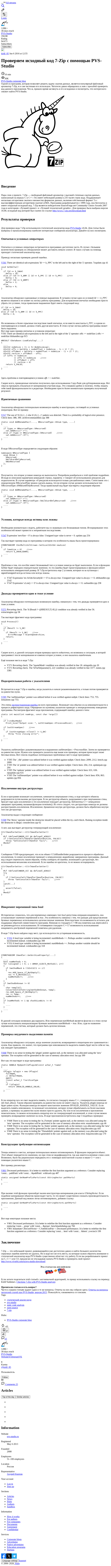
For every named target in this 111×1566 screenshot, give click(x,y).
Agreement (12, 1527)
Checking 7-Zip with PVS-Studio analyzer (35, 1282)
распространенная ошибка (25, 705)
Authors (10, 1504)
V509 (3, 820)
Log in (10, 1484)
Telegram (14, 1357)
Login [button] (4, 18)
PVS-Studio (75, 228)
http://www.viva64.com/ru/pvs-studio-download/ (23, 1261)
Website (4, 1357)
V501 (3, 262)
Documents (12, 1524)
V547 (3, 535)
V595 (3, 697)
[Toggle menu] (2, 3)
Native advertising (15, 1544)
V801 (3, 1170)
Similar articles (23, 1397)
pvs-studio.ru (13, 1436)
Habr (17, 1563)
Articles (10, 1496)
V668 (3, 1053)
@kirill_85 (6, 1367)
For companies (13, 1521)
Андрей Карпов (15, 1474)
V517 (3, 415)
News (9, 1499)
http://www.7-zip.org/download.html (69, 210)
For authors (12, 1519)
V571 (3, 609)
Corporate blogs (14, 1539)
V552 (9, 938)
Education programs (16, 1547)
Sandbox (11, 1506)
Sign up (10, 1486)
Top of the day (8, 1397)
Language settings (10, 1561)
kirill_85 (5, 53)
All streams (11, 2)
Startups (10, 1550)
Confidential (12, 1529)
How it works (13, 1516)
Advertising (12, 1542)
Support (22, 1560)
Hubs (9, 1501)
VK (20, 1357)
